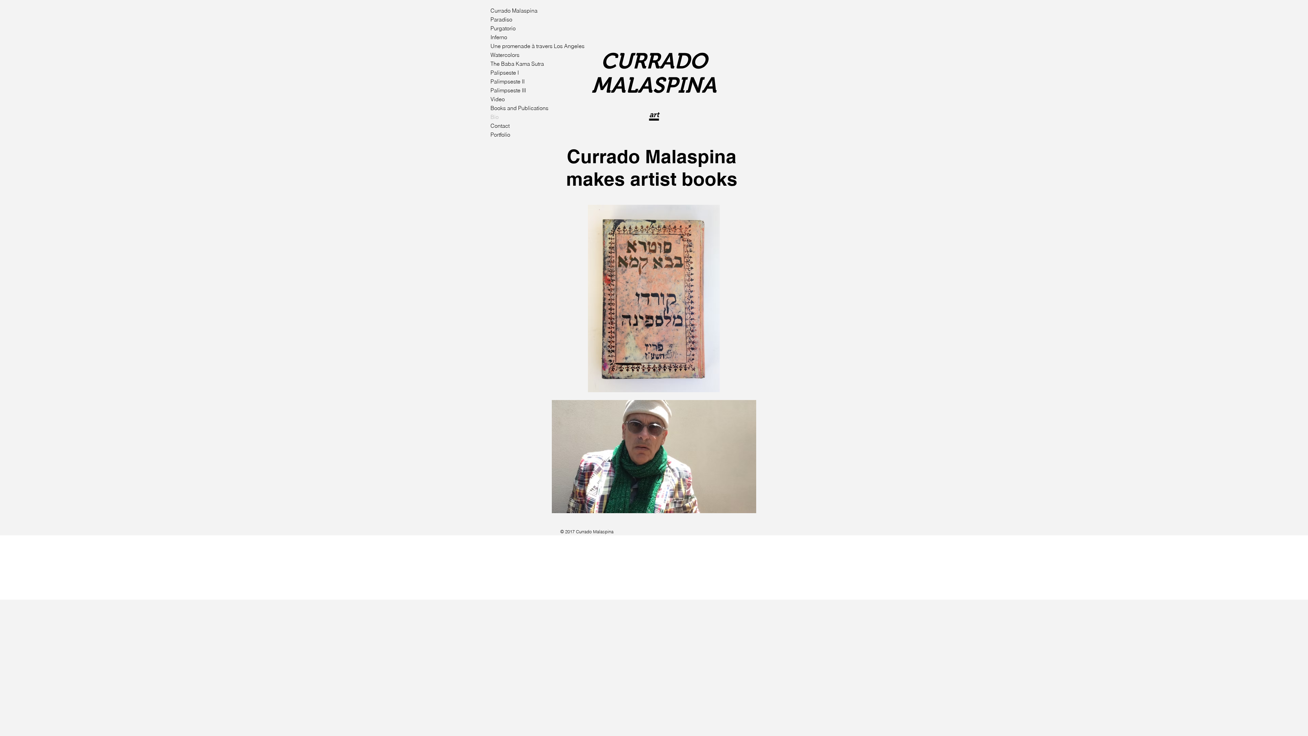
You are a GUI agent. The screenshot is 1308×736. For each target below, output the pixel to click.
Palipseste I (504, 72)
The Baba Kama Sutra (517, 63)
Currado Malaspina (514, 10)
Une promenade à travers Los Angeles (522, 46)
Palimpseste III (508, 90)
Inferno (498, 37)
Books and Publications (519, 108)
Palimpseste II (507, 81)
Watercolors (504, 54)
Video (497, 99)
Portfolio (500, 134)
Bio (494, 116)
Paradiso (501, 19)
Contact (500, 125)
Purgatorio (503, 28)
